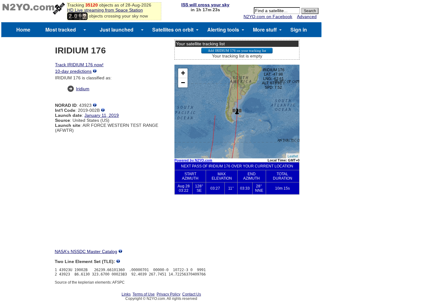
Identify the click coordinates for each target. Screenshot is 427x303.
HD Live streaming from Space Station (105, 9)
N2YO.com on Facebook (268, 16)
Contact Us (191, 294)
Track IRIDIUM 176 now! (79, 64)
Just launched (116, 29)
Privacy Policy (168, 294)
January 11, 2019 (101, 115)
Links (126, 294)
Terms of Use (144, 294)
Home (23, 29)
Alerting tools (223, 29)
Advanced (307, 16)
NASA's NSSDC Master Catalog (86, 251)
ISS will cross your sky (205, 4)
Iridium (82, 88)
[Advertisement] (237, 226)
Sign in (298, 29)
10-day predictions (73, 71)
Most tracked (60, 29)
